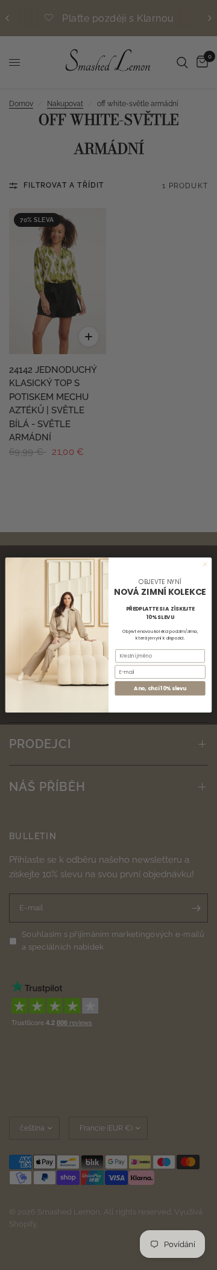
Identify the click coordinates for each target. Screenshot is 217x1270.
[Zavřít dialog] (204, 564)
